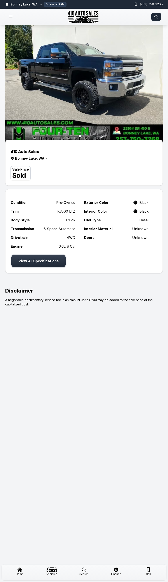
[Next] (101, 136)
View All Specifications (38, 261)
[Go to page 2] (84, 136)
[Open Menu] (11, 17)
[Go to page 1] (80, 136)
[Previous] (66, 136)
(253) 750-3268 (151, 4)
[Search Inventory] (156, 17)
